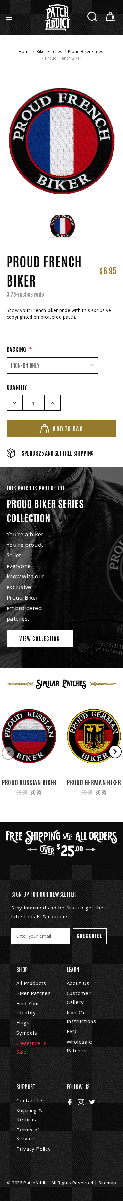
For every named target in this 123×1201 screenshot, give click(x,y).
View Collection (39, 639)
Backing (19, 349)
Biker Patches (33, 993)
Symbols (26, 1032)
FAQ (72, 1031)
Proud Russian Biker (29, 782)
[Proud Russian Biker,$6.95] (29, 736)
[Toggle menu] (9, 17)
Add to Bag (68, 428)
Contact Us (30, 1100)
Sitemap (107, 1183)
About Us (78, 983)
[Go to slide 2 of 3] (115, 751)
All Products (31, 983)
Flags (23, 1022)
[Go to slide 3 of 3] (8, 753)
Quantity (17, 387)
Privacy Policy (33, 1148)
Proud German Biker (94, 782)
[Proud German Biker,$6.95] (94, 736)
